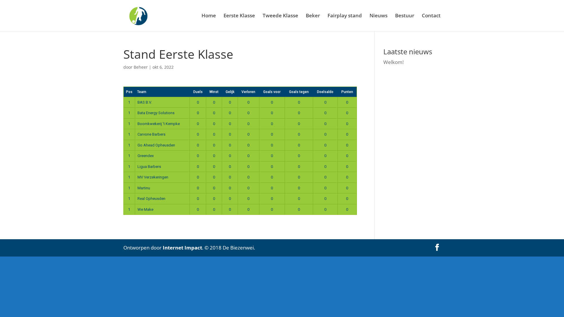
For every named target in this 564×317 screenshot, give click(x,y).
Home (209, 16)
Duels (198, 92)
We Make (145, 209)
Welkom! (393, 62)
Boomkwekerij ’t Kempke (158, 124)
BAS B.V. (144, 102)
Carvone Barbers (151, 134)
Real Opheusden (151, 198)
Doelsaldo (325, 92)
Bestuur (404, 16)
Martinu (143, 188)
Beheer (141, 67)
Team (141, 92)
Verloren (248, 92)
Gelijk (230, 92)
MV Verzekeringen (152, 177)
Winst (214, 92)
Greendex (145, 156)
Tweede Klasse (280, 16)
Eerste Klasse (239, 16)
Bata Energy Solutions (155, 113)
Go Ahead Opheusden (156, 145)
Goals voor (272, 92)
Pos (129, 92)
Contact (431, 16)
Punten (347, 92)
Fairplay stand (345, 16)
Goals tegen (299, 92)
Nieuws (378, 16)
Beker (313, 16)
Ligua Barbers (149, 166)
